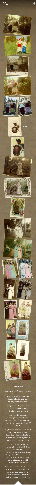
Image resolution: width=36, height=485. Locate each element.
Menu (31, 3)
